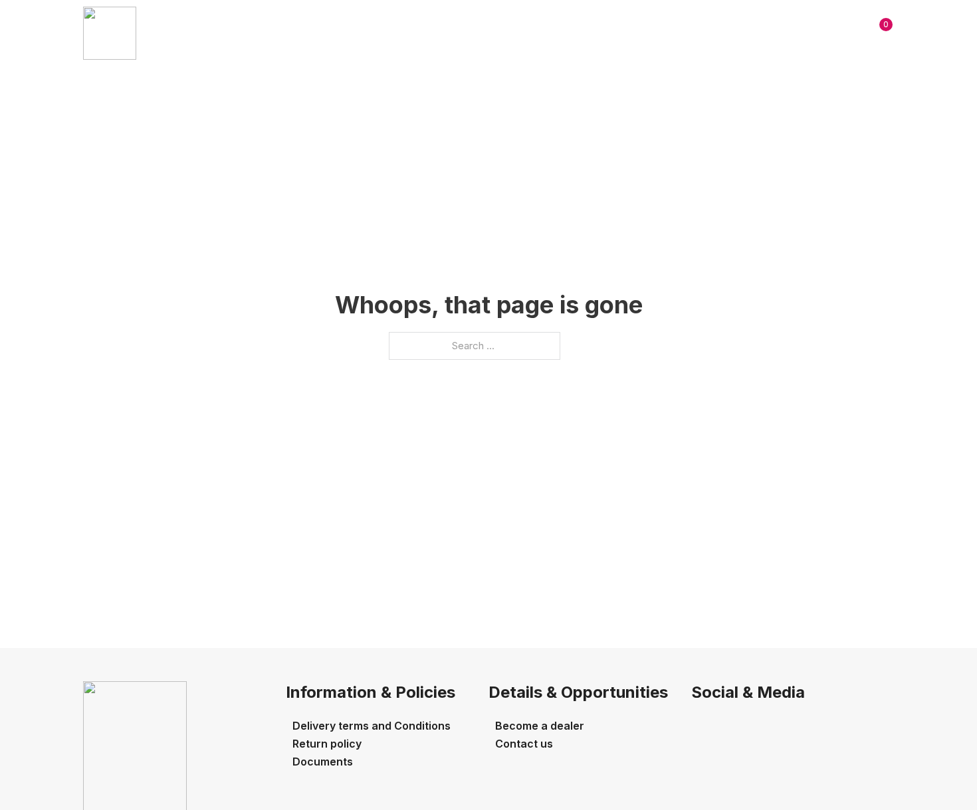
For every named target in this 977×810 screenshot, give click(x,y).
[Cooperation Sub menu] (546, 33)
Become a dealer (539, 725)
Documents (322, 761)
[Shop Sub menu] (429, 33)
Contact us (605, 33)
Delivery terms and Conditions (371, 725)
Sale (352, 33)
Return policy (327, 743)
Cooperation (494, 33)
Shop (401, 33)
